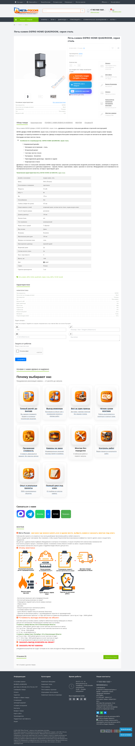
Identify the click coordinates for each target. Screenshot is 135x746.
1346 (117, 305)
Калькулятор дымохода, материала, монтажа (109, 102)
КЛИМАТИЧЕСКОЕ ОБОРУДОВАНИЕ (95, 19)
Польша (116, 297)
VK (48, 514)
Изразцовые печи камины (49, 692)
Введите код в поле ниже (22, 346)
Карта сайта (17, 713)
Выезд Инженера (45, 2)
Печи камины (45, 687)
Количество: (73, 62)
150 (117, 303)
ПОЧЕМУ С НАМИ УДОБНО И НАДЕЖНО (59, 123)
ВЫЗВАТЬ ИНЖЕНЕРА (20, 684)
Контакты (17, 708)
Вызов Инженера (125, 729)
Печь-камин (115, 299)
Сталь (116, 314)
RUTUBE (55, 514)
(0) (84, 48)
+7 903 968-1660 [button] (103, 682)
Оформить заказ (116, 11)
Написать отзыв (111, 657)
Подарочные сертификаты (22, 719)
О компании (17, 700)
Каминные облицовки (48, 681)
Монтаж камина (110, 113)
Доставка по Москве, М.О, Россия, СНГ (26, 687)
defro (28, 277)
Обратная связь (95, 12)
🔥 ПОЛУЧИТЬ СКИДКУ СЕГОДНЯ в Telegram (81, 77)
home (32, 277)
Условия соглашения (20, 705)
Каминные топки (46, 684)
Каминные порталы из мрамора (51, 695)
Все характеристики (59, 102)
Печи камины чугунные (48, 689)
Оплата (107, 63)
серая (44, 277)
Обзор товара (22, 123)
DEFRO (116, 293)
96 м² (117, 295)
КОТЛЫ (112, 19)
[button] (20, 2)
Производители (19, 716)
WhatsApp (40, 514)
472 (117, 307)
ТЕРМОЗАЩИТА (75, 19)
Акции (16, 721)
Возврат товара (19, 711)
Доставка (108, 75)
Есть (117, 311)
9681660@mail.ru (102, 685)
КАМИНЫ (44, 19)
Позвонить (66, 514)
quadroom (38, 277)
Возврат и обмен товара (21, 697)
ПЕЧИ (52, 19)
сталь (48, 277)
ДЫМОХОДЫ (62, 19)
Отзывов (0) (89, 123)
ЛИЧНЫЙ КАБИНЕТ (20, 703)
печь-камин (22, 277)
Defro (81, 53)
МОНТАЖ (78, 123)
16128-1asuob (58, 277)
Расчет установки (125, 735)
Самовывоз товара (20, 689)
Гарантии (17, 695)
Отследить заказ (57, 2)
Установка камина (19, 681)
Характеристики (36, 123)
